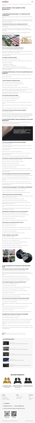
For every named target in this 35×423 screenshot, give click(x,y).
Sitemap (31, 420)
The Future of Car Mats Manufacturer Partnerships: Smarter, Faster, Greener (15, 334)
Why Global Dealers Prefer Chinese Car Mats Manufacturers (15, 333)
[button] (1, 382)
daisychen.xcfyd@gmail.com (19, 405)
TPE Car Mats (4, 396)
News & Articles (9, 4)
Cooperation (31, 398)
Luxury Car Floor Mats (5, 399)
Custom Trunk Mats (5, 398)
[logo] (5, 1)
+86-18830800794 (6, 403)
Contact (30, 399)
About (5, 4)
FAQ (29, 396)
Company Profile (19, 396)
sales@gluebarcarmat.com (7, 405)
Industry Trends (15, 4)
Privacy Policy (27, 420)
